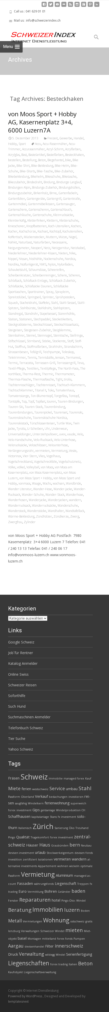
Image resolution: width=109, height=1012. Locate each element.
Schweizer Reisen (22, 685)
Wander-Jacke (62, 489)
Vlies (42, 456)
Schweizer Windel (52, 931)
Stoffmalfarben (37, 346)
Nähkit (12, 242)
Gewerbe (65, 138)
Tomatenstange (18, 396)
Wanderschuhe (68, 505)
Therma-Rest (31, 374)
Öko (72, 828)
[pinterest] (90, 6)
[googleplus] (83, 6)
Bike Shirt (23, 165)
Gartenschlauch (60, 209)
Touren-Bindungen (70, 401)
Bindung (49, 182)
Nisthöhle (35, 259)
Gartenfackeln (67, 193)
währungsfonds (44, 884)
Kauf (88, 778)
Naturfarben (41, 242)
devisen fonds (84, 853)
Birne (53, 193)
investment (23, 810)
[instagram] (77, 6)
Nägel (73, 237)
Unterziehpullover (45, 434)
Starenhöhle (66, 313)
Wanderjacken (57, 500)
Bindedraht (34, 182)
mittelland (49, 938)
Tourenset (60, 412)
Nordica (70, 259)
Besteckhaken (74, 155)
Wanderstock (17, 511)
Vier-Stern (30, 456)
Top (24, 401)
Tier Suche (16, 738)
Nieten (63, 253)
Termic (13, 363)
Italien (73, 964)
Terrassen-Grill (45, 363)
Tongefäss (60, 396)
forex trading (59, 964)
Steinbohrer (16, 335)
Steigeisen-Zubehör (37, 330)
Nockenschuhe (53, 259)
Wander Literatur (20, 489)
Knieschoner (16, 226)
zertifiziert (30, 859)
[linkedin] (96, 6)
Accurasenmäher (33, 149)
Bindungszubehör (20, 193)
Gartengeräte (36, 198)
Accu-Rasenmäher (55, 144)
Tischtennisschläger (21, 385)
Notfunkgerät (29, 264)
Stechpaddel (41, 319)
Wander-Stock (54, 494)
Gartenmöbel (17, 204)
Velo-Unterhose (64, 440)
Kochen (76, 226)
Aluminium (64, 875)
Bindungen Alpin (19, 187)
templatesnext (18, 1001)
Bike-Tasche (45, 171)
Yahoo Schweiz (20, 749)
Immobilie (56, 778)
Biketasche (69, 176)
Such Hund (17, 706)
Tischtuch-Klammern (71, 385)
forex (11, 810)
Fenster (13, 900)
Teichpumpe (51, 352)
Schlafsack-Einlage (35, 280)
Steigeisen (15, 330)
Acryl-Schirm (55, 149)
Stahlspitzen (61, 308)
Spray (49, 292)
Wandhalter (56, 511)
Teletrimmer (17, 357)
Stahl (54, 303)
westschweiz (40, 789)
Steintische (60, 335)
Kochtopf (55, 231)
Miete (14, 788)
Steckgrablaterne (19, 324)
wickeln (74, 866)
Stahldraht (44, 308)
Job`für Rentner (20, 652)
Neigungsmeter (18, 248)
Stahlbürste (28, 308)
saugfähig (21, 803)
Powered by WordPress (25, 996)
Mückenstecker (34, 237)
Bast (24, 155)
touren (51, 401)
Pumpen (79, 938)
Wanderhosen (17, 500)
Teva (80, 363)
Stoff (70, 341)
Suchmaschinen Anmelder (29, 717)
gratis (88, 921)
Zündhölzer (44, 516)
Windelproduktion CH (70, 810)
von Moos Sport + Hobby (35, 478)
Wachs (47, 483)
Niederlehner (17, 253)
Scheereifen (55, 270)
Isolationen (45, 859)
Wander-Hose (42, 489)
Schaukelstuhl (17, 270)
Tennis (32, 357)
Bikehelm (37, 176)
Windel (60, 954)
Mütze (63, 237)
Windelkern (36, 803)
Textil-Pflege (16, 368)
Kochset (43, 231)
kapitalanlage (40, 817)
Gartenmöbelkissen (41, 204)
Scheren (74, 275)
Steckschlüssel (42, 324)
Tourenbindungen (20, 412)
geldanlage (48, 810)
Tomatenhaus (65, 390)
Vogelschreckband (20, 461)
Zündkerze (61, 516)
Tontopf (74, 396)
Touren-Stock (34, 407)
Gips (36, 809)
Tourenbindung (54, 407)
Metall (15, 921)
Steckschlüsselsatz (66, 324)
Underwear (59, 428)
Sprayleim (62, 292)
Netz (47, 248)
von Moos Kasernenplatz (45, 472)
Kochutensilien (72, 231)
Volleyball (32, 467)
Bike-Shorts (27, 171)
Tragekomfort (40, 837)
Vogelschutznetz (70, 461)
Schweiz (34, 777)
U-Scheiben (35, 428)
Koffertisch (15, 237)
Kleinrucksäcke (63, 215)
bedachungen (58, 797)
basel (22, 938)
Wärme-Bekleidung (21, 516)
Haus (44, 845)
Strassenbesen (18, 352)
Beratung (19, 909)
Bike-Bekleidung (42, 165)
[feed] (70, 6)
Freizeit (52, 138)
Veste (73, 451)
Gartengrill (54, 198)
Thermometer (64, 374)
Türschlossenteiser (42, 423)
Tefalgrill (35, 352)
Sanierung (61, 828)
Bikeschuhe (53, 176)
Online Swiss (18, 674)
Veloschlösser (38, 445)
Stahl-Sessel (67, 303)
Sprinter (48, 297)
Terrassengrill (66, 363)
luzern (72, 909)
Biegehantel (55, 160)
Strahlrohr (55, 346)
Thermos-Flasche (19, 379)
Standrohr (31, 313)
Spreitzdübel (17, 297)
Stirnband (33, 341)
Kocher (12, 231)
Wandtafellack (74, 511)
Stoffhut (20, 346)
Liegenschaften (28, 963)
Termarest (73, 357)
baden (78, 891)
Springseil (34, 297)
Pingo (11, 837)
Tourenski (75, 412)
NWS (43, 264)
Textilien (33, 368)
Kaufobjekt (15, 972)
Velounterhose (58, 445)
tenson (59, 357)
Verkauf (41, 796)
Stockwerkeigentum (60, 853)
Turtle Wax (64, 423)
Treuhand (82, 828)
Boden (85, 911)
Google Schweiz (21, 642)
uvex (62, 434)
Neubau (86, 845)
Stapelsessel (48, 313)
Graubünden (59, 845)
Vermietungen (32, 921)
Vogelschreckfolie (45, 461)
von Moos (47, 467)
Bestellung (29, 160)
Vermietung (59, 451)
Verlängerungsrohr (21, 451)
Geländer (64, 891)
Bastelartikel (36, 155)
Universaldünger (19, 434)
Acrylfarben (73, 149)
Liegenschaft (65, 883)
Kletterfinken (36, 220)
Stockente (59, 341)
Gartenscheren (38, 209)
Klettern (52, 220)
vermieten (42, 451)
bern (74, 845)
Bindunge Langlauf (68, 182)
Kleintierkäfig (17, 220)
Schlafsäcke (15, 286)
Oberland (27, 797)
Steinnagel (44, 335)
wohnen (62, 866)
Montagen (34, 938)
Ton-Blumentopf (41, 396)
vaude (71, 434)
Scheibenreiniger (44, 275)
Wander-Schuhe (33, 494)
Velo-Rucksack (42, 440)
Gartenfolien (16, 198)
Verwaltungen (30, 931)
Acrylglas (14, 155)
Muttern (51, 237)
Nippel (12, 259)
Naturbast (25, 242)
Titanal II (40, 390)
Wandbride (73, 483)
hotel (56, 900)
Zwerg (74, 516)
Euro (23, 891)
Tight (59, 379)
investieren (75, 797)
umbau (72, 788)
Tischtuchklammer (20, 390)
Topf (31, 401)
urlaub (40, 852)
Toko (51, 390)
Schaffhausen (19, 816)
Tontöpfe (14, 401)
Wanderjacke (37, 500)
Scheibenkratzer (19, 275)
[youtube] (57, 6)
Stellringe (76, 335)
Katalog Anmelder (23, 663)
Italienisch (25, 828)
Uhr (47, 428)
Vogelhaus (53, 456)
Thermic (47, 374)
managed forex (74, 778)
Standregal (15, 313)
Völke (11, 467)
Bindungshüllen (69, 187)
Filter (49, 946)
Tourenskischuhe (19, 418)
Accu (38, 144)
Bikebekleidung (18, 176)
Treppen (83, 884)
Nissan (23, 259)
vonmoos (24, 483)
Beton (42, 160)
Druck (13, 954)
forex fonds (64, 938)
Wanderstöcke (36, 511)
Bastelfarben (55, 155)
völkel (21, 467)
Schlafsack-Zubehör (62, 280)
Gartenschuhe (42, 215)
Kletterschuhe (68, 220)
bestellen (14, 160)
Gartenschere (17, 209)
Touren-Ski (15, 407)
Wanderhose (74, 494)
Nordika (13, 264)
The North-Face (68, 368)
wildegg (50, 954)
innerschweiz (69, 946)
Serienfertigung (79, 954)
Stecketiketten (62, 319)
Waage (36, 483)
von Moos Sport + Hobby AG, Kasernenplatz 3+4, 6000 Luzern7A (42, 122)
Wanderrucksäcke (44, 505)
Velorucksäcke (17, 445)
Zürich (43, 826)
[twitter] (50, 6)
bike (68, 160)
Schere (62, 275)
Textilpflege (48, 368)
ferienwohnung (57, 802)
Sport (22, 144)
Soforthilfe (16, 695)
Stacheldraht (28, 303)
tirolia (67, 379)
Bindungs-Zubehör (44, 187)
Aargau (16, 946)
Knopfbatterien (36, 226)
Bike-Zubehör (64, 171)
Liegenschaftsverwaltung (40, 972)
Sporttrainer (35, 292)
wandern (75, 500)
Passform (14, 797)
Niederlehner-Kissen (42, 253)
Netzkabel (78, 248)
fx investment (67, 817)
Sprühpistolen (64, 297)
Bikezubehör (16, 182)
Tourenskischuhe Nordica (50, 418)
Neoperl (36, 248)
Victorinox (14, 456)
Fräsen (14, 778)
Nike (72, 253)
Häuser (32, 845)
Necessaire (59, 242)
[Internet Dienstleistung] (39, 35)
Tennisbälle (46, 357)
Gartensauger (65, 204)
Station (12, 319)
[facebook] (44, 6)
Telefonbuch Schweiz (25, 727)
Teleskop (68, 352)
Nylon (52, 264)
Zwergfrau (15, 522)
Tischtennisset (45, 385)
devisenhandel (34, 946)
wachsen (58, 483)
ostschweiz (77, 921)
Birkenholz (40, 193)
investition (15, 859)
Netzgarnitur (60, 248)
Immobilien (47, 909)
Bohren (50, 891)
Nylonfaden (65, 264)
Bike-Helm (62, 165)
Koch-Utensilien (58, 226)
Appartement (47, 866)
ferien (26, 788)
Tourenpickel (43, 412)
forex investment (61, 837)
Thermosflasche (43, 379)
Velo (80, 434)
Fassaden (25, 883)
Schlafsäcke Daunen (38, 286)
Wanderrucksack (19, 505)
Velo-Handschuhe (20, 440)
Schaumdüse (37, 270)
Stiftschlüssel (16, 341)
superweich (78, 803)
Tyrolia (21, 428)
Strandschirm (73, 346)
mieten (74, 930)
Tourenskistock (18, 423)
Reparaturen (35, 899)
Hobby (12, 144)
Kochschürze (27, 231)
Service (57, 788)
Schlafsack (15, 280)
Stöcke (46, 341)
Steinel (31, 335)
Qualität (23, 836)
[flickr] (63, 6)
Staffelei (43, 303)
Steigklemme (61, 330)
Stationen (25, 319)
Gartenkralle (71, 198)
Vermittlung (35, 891)
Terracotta (26, 363)
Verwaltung (31, 954)
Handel (79, 138)
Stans (53, 817)
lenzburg (14, 931)
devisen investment (21, 853)
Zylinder (29, 522)
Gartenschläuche (19, 215)
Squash (13, 303)
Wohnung (56, 920)
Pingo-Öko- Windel (73, 900)
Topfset (40, 401)
